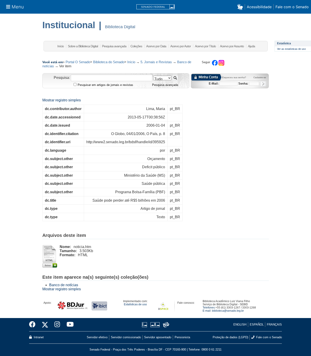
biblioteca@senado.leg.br (228, 310)
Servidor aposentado (157, 337)
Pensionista (182, 337)
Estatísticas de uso (135, 304)
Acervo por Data (156, 46)
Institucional (68, 25)
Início (60, 46)
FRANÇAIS (274, 324)
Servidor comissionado (126, 337)
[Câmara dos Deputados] (145, 324)
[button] (241, 7)
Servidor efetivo (97, 337)
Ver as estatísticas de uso (291, 49)
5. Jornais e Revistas (156, 62)
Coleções (136, 46)
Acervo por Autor (180, 46)
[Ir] (175, 77)
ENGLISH (239, 324)
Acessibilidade (259, 7)
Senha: (243, 83)
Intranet (38, 337)
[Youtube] (68, 324)
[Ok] (263, 83)
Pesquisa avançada (114, 46)
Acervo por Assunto (232, 46)
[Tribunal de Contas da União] (165, 324)
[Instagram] (57, 324)
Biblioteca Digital (120, 27)
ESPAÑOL (257, 324)
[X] (45, 324)
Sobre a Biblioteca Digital (83, 46)
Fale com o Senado (292, 7)
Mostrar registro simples (61, 100)
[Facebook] (34, 324)
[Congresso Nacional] (155, 324)
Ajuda (251, 46)
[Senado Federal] (155, 7)
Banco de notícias (63, 285)
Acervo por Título (205, 46)
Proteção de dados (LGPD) (230, 337)
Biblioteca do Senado (108, 62)
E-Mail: (214, 83)
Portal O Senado (78, 62)
